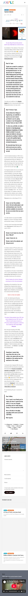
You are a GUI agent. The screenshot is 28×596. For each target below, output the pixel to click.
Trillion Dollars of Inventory (10, 386)
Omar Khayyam (15, 429)
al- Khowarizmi (9, 424)
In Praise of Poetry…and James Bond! (12, 512)
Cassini (21, 424)
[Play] (4, 591)
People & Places (12, 9)
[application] (14, 586)
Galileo (8, 426)
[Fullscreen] (24, 591)
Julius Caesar (19, 426)
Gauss (13, 426)
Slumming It (12, 383)
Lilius (19, 427)
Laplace (15, 427)
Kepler (10, 427)
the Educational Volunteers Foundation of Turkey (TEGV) (14, 130)
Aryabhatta (16, 424)
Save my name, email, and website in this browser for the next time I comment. (13, 488)
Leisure (5, 510)
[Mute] (21, 591)
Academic (6, 9)
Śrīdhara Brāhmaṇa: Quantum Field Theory (13, 555)
